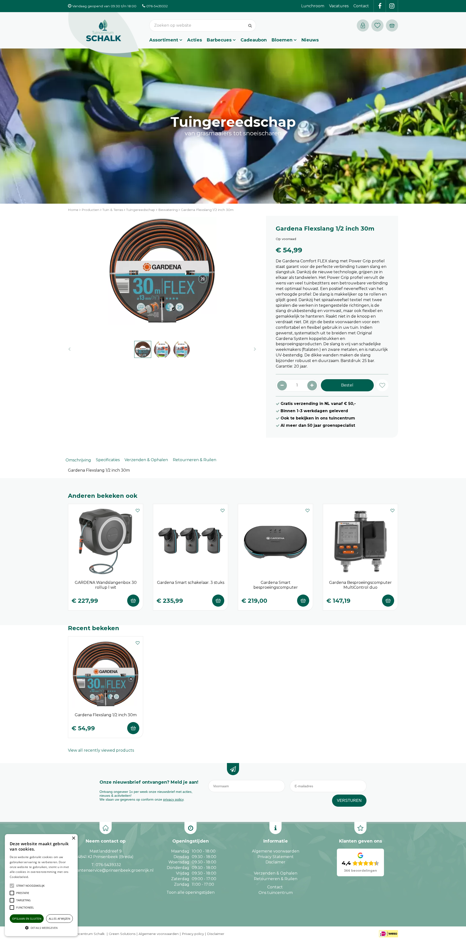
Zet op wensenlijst (138, 510)
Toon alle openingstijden (190, 892)
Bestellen (133, 601)
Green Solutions (122, 934)
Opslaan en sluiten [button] (26, 918)
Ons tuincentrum (275, 892)
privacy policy (173, 799)
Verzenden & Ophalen (146, 460)
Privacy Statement (276, 856)
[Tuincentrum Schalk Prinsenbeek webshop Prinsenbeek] (103, 35)
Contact (275, 887)
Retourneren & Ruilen (194, 460)
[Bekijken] (392, 25)
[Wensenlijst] (377, 25)
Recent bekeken (93, 628)
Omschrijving (78, 460)
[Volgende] (255, 349)
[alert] (41, 885)
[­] (380, 6)
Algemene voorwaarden (275, 851)
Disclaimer (275, 862)
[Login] (363, 25)
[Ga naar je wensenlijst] (378, 25)
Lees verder (37, 877)
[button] (30, 886)
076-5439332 (108, 864)
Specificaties (108, 460)
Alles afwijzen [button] (59, 918)
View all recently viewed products (101, 750)
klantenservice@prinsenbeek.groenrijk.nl (113, 870)
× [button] (73, 838)
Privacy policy (193, 934)
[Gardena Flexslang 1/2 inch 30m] (162, 276)
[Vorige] (69, 349)
